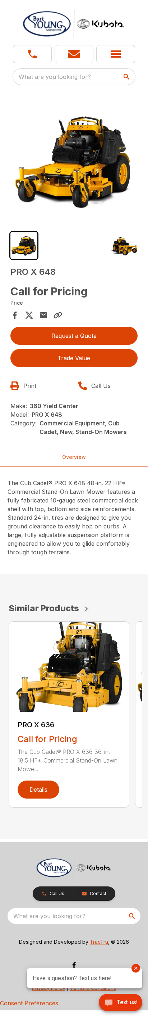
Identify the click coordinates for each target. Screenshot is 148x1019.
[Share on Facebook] (14, 315)
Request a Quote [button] (74, 335)
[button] (32, 54)
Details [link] (38, 789)
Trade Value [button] (73, 358)
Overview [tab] (74, 457)
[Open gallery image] (74, 160)
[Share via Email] (43, 315)
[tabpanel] (74, 161)
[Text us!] (120, 1003)
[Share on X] (29, 315)
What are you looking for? (55, 76)
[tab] (23, 245)
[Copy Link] (58, 315)
